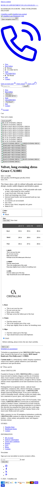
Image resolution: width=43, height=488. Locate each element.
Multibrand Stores (11, 429)
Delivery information (12, 440)
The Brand (10, 75)
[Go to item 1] (10, 143)
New (6, 64)
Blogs (7, 447)
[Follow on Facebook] (6, 469)
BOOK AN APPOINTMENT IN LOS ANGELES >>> (20, 5)
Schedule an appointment (9, 349)
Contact (7, 79)
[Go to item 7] (14, 155)
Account (6, 110)
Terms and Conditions (12, 441)
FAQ (6, 445)
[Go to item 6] (14, 153)
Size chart (6, 220)
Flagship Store (10, 427)
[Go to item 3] (14, 146)
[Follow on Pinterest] (6, 475)
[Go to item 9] (10, 159)
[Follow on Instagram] (6, 466)
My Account (9, 438)
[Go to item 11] (10, 162)
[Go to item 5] (14, 150)
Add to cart (5, 347)
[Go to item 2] (30, 143)
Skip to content (6, 2)
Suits (6, 72)
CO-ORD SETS (12, 70)
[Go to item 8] (14, 157)
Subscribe (5, 462)
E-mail (22, 459)
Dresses (9, 68)
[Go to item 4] (14, 148)
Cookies (7, 449)
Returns (7, 443)
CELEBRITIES (10, 73)
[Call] (21, 61)
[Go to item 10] (30, 159)
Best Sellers (9, 66)
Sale (6, 77)
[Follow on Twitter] (6, 472)
